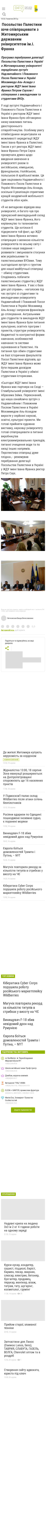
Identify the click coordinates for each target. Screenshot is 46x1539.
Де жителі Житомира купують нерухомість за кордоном (22, 754)
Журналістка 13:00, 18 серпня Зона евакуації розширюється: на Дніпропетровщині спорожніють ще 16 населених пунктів (23, 777)
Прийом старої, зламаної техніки (20, 1326)
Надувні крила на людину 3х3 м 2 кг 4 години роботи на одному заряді (21, 1227)
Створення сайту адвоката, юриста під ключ (21, 1371)
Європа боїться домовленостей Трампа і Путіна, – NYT (19, 852)
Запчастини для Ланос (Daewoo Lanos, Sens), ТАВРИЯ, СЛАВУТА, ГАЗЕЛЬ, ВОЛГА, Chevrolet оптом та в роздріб (22, 1348)
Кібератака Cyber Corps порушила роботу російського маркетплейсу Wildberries (22, 889)
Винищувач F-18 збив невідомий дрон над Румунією (23, 835)
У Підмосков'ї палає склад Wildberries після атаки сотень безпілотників (22, 799)
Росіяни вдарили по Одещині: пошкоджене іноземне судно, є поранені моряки (22, 818)
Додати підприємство (23, 1110)
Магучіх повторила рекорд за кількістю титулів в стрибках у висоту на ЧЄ (23, 870)
